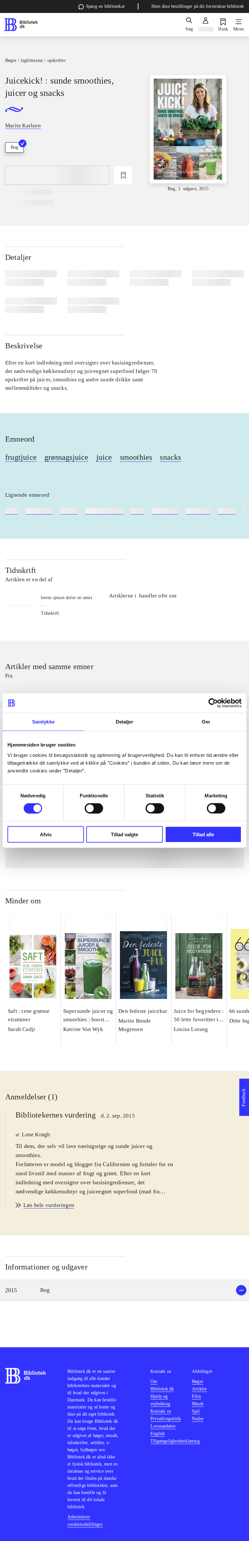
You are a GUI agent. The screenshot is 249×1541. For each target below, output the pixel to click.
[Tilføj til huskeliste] (123, 175)
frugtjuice (21, 457)
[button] (124, 1290)
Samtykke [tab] (43, 721)
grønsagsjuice (66, 457)
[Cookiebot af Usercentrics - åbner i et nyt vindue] (213, 703)
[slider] (188, 133)
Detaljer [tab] (125, 721)
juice (104, 457)
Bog (14, 147)
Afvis (46, 834)
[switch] (94, 808)
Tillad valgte (124, 834)
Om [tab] (206, 721)
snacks (170, 457)
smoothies (136, 457)
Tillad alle (203, 834)
